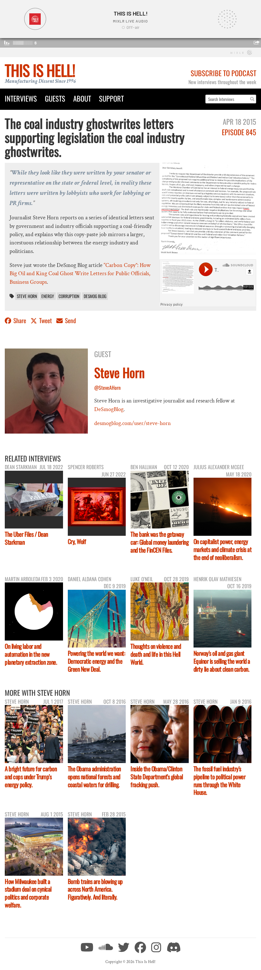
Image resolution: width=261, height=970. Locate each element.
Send (70, 320)
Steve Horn (27, 296)
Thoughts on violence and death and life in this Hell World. (155, 654)
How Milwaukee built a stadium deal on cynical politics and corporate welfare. (28, 893)
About (82, 98)
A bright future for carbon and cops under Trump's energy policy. (31, 776)
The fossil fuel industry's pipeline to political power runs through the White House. (220, 780)
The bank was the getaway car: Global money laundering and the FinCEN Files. (159, 542)
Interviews (21, 98)
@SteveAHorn (107, 387)
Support (111, 98)
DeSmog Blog (95, 296)
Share (19, 320)
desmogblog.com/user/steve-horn (132, 423)
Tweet (45, 320)
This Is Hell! (40, 70)
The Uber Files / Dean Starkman (26, 538)
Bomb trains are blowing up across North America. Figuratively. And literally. (95, 889)
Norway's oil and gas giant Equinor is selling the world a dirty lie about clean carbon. (222, 661)
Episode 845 (239, 132)
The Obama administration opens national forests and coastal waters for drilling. (94, 776)
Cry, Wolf (77, 541)
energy (47, 296)
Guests (55, 98)
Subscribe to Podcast (223, 73)
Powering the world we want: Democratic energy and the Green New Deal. (96, 661)
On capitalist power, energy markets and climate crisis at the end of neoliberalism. (223, 549)
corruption (69, 296)
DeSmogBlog (108, 409)
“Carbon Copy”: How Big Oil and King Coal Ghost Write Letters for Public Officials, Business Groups (80, 274)
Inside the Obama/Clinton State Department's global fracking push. (156, 776)
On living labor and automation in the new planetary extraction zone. (31, 654)
